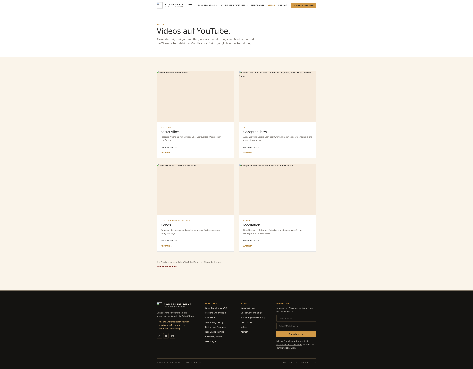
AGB (314, 363)
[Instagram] (159, 335)
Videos (271, 5)
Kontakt (282, 5)
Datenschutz (302, 363)
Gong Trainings (206, 5)
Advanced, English (213, 336)
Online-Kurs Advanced (215, 327)
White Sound (211, 317)
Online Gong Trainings (233, 5)
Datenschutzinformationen (289, 344)
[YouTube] (166, 335)
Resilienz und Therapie (215, 312)
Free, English (211, 341)
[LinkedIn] (172, 335)
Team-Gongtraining (214, 322)
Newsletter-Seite (288, 347)
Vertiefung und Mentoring (253, 317)
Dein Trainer (258, 5)
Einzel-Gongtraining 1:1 (216, 307)
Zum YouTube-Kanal (169, 266)
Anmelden (296, 334)
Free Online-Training (214, 331)
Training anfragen (303, 5)
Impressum (287, 363)
